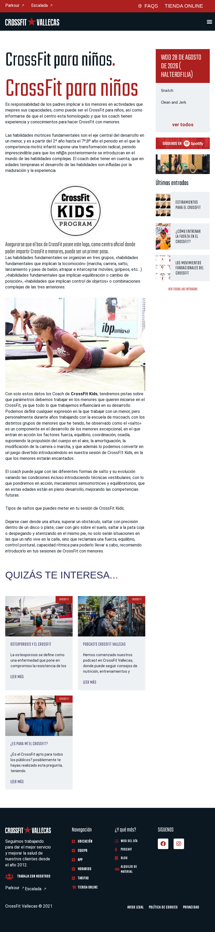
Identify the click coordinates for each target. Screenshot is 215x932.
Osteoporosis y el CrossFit (30, 644)
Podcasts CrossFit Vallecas (104, 644)
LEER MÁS (17, 677)
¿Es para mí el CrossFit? (29, 743)
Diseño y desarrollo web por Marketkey (41, 912)
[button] (209, 21)
